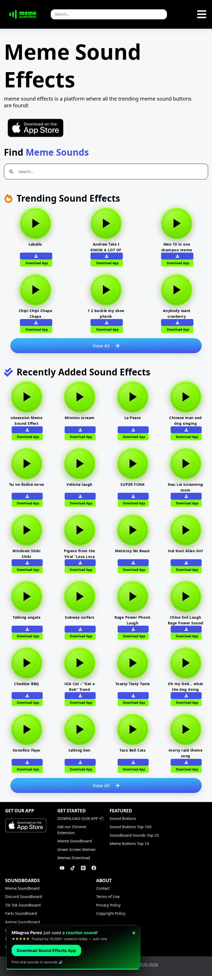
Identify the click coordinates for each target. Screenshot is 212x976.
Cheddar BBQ (26, 683)
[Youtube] (62, 868)
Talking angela (26, 617)
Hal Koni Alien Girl (185, 550)
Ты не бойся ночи (26, 484)
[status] (73, 947)
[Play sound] (35, 223)
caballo (35, 244)
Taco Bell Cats (132, 750)
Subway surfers (79, 617)
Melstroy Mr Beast (132, 550)
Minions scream (80, 417)
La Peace (132, 417)
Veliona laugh (79, 484)
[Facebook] (94, 868)
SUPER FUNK (132, 484)
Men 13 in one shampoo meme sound (176, 250)
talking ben (79, 750)
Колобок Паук (27, 750)
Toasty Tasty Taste (132, 683)
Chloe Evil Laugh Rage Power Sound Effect (185, 623)
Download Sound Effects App (46, 950)
